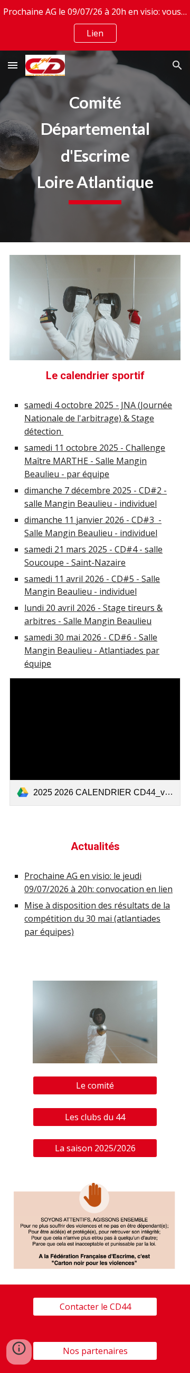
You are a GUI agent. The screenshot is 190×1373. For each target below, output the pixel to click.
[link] (95, 742)
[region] (95, 25)
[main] (95, 146)
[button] (12, 65)
